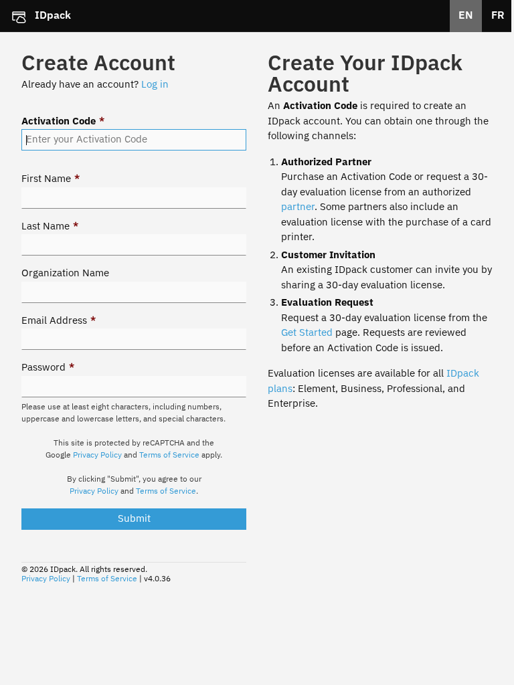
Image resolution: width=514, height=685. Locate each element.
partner (298, 207)
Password (47, 368)
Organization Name (65, 273)
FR (498, 16)
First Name (50, 179)
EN (465, 16)
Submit (134, 519)
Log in (155, 85)
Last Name (49, 226)
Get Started (307, 333)
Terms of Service (169, 456)
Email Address (58, 321)
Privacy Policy (97, 456)
